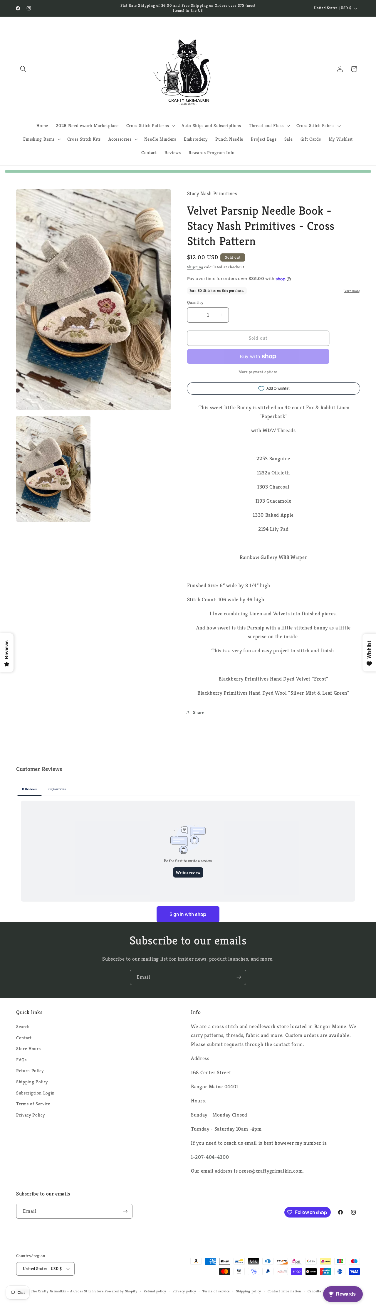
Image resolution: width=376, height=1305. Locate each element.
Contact (24, 1037)
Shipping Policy (32, 1082)
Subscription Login (35, 1093)
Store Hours (28, 1048)
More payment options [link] (258, 371)
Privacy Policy (30, 1115)
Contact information (284, 1291)
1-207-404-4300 (210, 1157)
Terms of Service (33, 1104)
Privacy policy (184, 1291)
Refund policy (155, 1291)
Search (23, 1026)
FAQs (21, 1059)
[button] (23, 69)
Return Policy (30, 1070)
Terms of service (216, 1291)
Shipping (195, 267)
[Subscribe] (239, 977)
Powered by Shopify (121, 1291)
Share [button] (198, 712)
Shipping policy (248, 1291)
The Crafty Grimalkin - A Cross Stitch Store (67, 1291)
